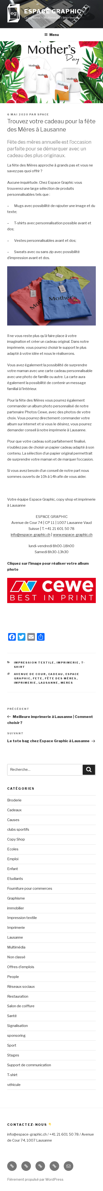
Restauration (17, 996)
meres (67, 682)
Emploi (12, 859)
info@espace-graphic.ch (30, 535)
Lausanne (15, 937)
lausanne (48, 682)
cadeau (55, 674)
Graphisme (16, 898)
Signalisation (17, 1026)
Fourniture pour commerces (29, 888)
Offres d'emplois (20, 967)
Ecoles (12, 849)
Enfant (12, 869)
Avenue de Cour (30, 674)
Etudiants (15, 879)
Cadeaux (14, 810)
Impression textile (34, 662)
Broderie (14, 800)
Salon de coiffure (20, 1006)
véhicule (14, 1085)
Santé (12, 1016)
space (43, 114)
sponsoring (16, 1035)
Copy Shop (16, 839)
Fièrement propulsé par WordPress (35, 1179)
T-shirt (12, 1075)
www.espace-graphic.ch (72, 535)
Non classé (16, 957)
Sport (11, 1045)
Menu (54, 35)
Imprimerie (68, 662)
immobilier (15, 908)
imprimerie (25, 682)
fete (38, 678)
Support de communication (29, 1065)
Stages (13, 1055)
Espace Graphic (53, 11)
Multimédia (16, 947)
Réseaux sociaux (21, 986)
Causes (13, 820)
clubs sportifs (18, 829)
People (13, 977)
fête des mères (61, 678)
